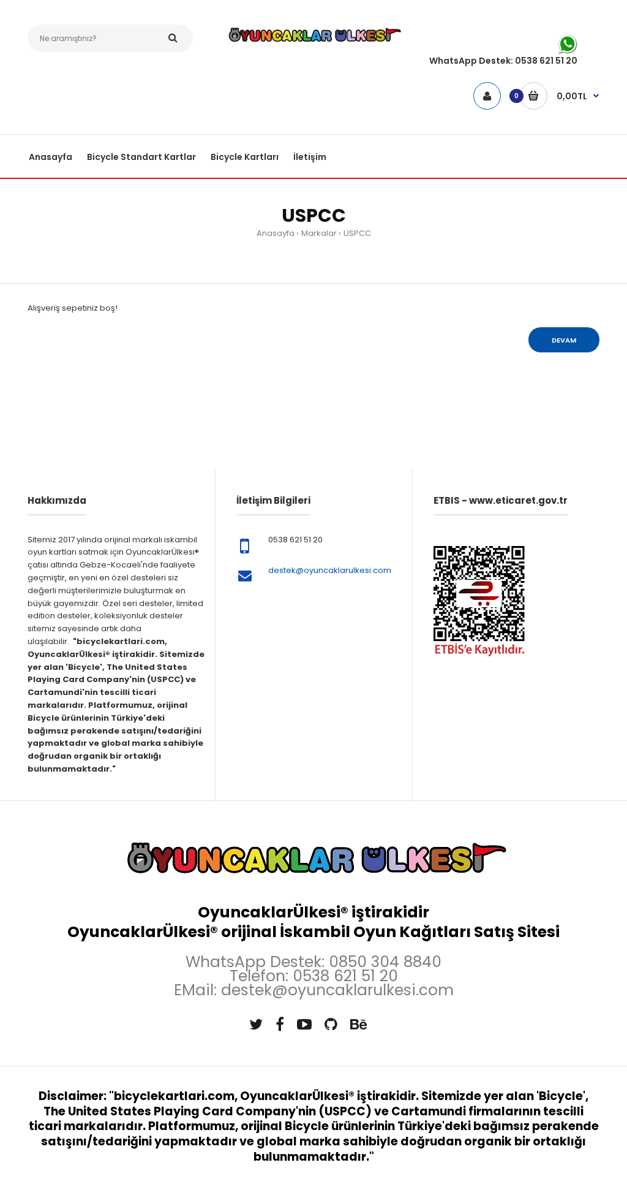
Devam (564, 340)
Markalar (319, 233)
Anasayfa (276, 233)
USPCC (357, 233)
